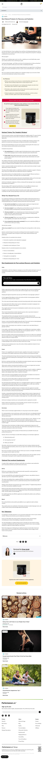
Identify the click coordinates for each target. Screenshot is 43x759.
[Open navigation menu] (2, 3)
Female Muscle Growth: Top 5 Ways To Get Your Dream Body (17, 656)
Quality (20, 725)
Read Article (5, 626)
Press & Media (38, 723)
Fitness (9, 14)
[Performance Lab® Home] (21, 4)
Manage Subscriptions (6, 730)
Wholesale (37, 725)
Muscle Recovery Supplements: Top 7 (11, 690)
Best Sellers (4, 723)
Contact (36, 721)
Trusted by (31, 0)
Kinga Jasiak (26, 21)
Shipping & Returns (22, 734)
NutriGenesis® (22, 732)
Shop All (3, 721)
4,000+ (20, 0)
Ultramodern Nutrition (23, 730)
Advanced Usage (22, 721)
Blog (19, 723)
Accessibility (21, 736)
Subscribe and (8, 0)
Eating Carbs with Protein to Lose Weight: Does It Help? (16, 621)
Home (3, 14)
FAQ (3, 725)
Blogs (6, 14)
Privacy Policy (21, 741)
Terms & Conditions (22, 739)
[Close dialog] (7, 756)
